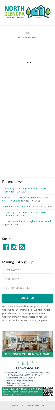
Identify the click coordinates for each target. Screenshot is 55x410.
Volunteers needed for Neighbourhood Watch (27, 221)
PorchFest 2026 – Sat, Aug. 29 (18, 206)
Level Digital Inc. (36, 405)
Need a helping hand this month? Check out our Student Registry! (27, 54)
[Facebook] (6, 247)
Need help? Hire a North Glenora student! (29, 102)
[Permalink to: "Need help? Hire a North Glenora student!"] (27, 132)
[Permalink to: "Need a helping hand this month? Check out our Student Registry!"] (27, 70)
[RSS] (22, 247)
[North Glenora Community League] (27, 12)
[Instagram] (14, 247)
